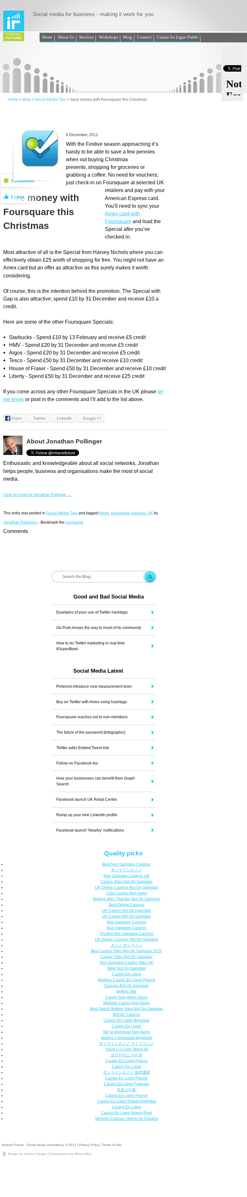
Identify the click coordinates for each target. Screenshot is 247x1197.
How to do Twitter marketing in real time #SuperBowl (90, 646)
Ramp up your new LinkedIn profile (86, 815)
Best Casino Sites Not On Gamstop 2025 (126, 951)
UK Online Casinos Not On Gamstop (126, 887)
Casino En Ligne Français (126, 1084)
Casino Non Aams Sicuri (126, 997)
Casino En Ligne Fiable (177, 37)
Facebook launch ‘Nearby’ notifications (90, 830)
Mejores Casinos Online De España (126, 1118)
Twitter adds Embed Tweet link (82, 748)
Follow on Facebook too (77, 763)
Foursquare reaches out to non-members (92, 717)
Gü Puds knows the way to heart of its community (98, 627)
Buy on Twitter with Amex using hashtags (91, 702)
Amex (104, 513)
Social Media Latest (98, 671)
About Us (66, 37)
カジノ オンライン (126, 945)
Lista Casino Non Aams (126, 893)
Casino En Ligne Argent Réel (126, 1113)
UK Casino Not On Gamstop (126, 910)
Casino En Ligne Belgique (127, 1020)
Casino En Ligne (126, 974)
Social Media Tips (50, 99)
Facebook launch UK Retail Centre (86, 799)
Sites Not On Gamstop (126, 968)
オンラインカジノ (126, 870)
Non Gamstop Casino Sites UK (126, 962)
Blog (127, 37)
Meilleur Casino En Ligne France (126, 980)
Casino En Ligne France (126, 1061)
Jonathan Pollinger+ (21, 522)
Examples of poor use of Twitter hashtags (92, 612)
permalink (74, 522)
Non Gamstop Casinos (126, 922)
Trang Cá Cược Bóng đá (126, 1049)
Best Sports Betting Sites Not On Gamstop (126, 1009)
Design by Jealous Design (27, 1154)
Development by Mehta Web (71, 1154)
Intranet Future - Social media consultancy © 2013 (39, 1145)
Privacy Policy (89, 1145)
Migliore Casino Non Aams (126, 1003)
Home (47, 37)
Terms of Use (112, 1145)
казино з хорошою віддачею (126, 1037)
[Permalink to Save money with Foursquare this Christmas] (40, 165)
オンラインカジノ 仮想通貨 (126, 1072)
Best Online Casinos (126, 905)
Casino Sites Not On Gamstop (126, 881)
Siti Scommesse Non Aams (126, 1032)
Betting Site (126, 991)
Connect (144, 37)
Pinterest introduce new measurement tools (94, 686)
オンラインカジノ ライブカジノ (126, 1043)
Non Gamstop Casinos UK (127, 876)
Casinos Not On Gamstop (126, 985)
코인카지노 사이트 (126, 1055)
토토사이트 (126, 1090)
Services (86, 37)
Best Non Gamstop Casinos (126, 864)
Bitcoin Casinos (126, 1014)
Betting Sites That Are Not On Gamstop (126, 899)
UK (150, 513)
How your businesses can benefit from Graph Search (95, 781)
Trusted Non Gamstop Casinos (126, 933)
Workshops (108, 37)
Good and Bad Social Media (108, 597)
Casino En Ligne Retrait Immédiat (126, 1101)
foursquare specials (128, 513)
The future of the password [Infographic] (90, 732)
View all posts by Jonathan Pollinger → (37, 495)
